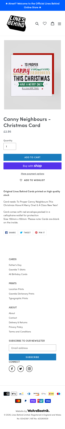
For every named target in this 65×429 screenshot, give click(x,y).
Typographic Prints (18, 298)
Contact (13, 317)
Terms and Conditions (20, 331)
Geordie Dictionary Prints (21, 293)
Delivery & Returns (18, 322)
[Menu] (59, 23)
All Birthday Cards (18, 274)
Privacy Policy (16, 326)
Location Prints (16, 289)
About (12, 313)
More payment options (32, 173)
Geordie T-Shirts (17, 269)
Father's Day (15, 264)
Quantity (7, 140)
